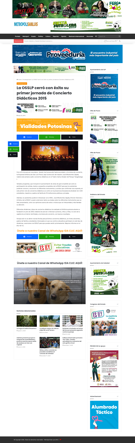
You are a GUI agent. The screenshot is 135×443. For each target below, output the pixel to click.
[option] (50, 286)
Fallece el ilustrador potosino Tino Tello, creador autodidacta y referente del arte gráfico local (72, 340)
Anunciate (90, 36)
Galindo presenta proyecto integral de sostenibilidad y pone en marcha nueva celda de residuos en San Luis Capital (26, 341)
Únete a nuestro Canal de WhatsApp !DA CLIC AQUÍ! (49, 230)
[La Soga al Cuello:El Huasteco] (27, 321)
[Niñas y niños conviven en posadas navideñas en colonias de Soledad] (50, 342)
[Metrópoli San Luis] (26, 24)
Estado (33, 36)
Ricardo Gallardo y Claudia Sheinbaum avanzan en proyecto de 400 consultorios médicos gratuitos (52, 41)
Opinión (63, 36)
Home (19, 79)
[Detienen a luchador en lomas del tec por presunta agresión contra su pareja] (73, 321)
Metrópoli (26, 36)
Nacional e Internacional (76, 36)
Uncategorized (26, 79)
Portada (17, 36)
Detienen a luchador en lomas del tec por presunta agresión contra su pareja (73, 330)
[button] (49, 155)
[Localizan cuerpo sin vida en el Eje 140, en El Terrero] (50, 321)
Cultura (48, 36)
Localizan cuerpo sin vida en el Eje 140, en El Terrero (49, 329)
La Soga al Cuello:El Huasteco (26, 328)
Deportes (56, 36)
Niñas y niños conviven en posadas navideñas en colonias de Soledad (48, 351)
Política (40, 36)
